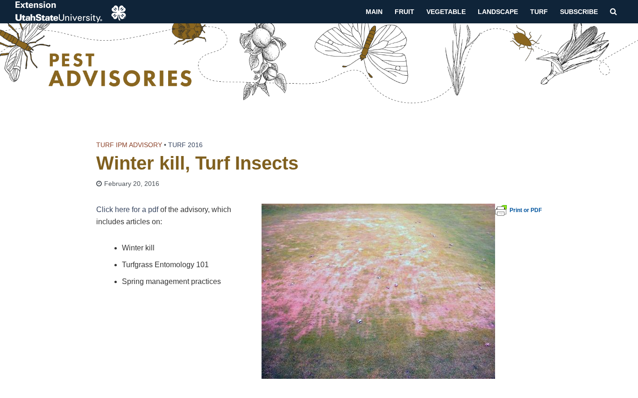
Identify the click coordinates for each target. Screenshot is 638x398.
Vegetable (446, 11)
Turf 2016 (185, 145)
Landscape (498, 11)
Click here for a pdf (127, 209)
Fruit (404, 11)
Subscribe (579, 11)
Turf (539, 11)
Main (374, 11)
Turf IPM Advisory (129, 145)
